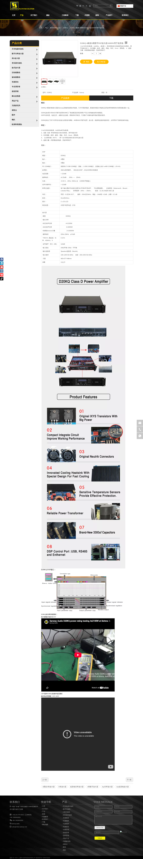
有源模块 (66, 818)
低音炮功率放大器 (77, 787)
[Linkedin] (80, 5)
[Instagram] (1, 271)
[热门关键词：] (110, 5)
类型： (103, 92)
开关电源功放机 (68, 806)
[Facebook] (90, 5)
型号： (45, 92)
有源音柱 (66, 826)
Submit (100, 838)
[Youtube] (1, 267)
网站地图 (45, 824)
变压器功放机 (67, 815)
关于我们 (45, 809)
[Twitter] (86, 5)
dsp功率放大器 (107, 787)
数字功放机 (66, 809)
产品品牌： (75, 92)
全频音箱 (66, 829)
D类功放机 (66, 812)
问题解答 (45, 816)
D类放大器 (62, 787)
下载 (111, 98)
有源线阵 (66, 821)
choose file (99, 827)
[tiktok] (1, 278)
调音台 (65, 844)
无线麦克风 (66, 841)
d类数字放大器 (92, 787)
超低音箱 (66, 832)
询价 (87, 62)
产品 (43, 811)
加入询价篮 (101, 62)
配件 (64, 847)
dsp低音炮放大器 (122, 787)
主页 (43, 806)
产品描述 (65, 98)
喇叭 (64, 850)
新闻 (43, 814)
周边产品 (66, 838)
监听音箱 (66, 835)
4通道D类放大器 (49, 787)
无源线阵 (66, 824)
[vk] (77, 5)
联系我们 (45, 819)
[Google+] (83, 5)
